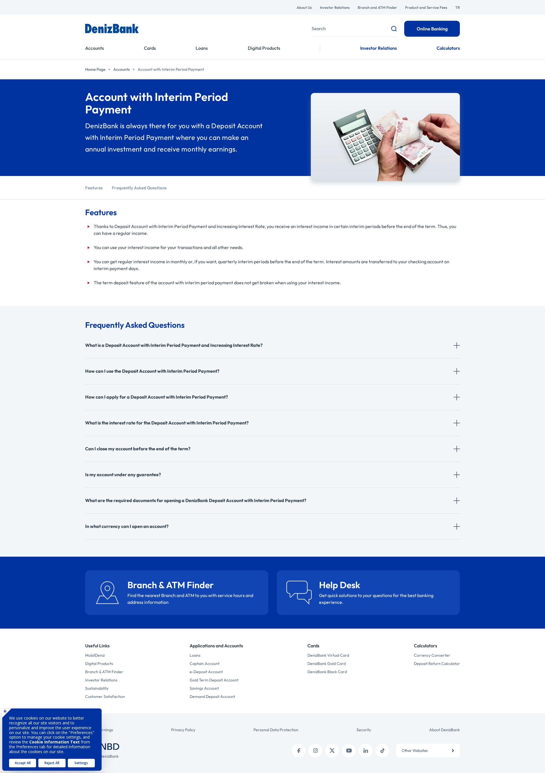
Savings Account (204, 688)
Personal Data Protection (275, 729)
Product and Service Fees (426, 7)
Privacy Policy (183, 729)
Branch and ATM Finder (377, 7)
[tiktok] (382, 750)
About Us (304, 7)
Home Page (95, 69)
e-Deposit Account (206, 671)
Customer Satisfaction (105, 696)
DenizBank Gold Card (326, 663)
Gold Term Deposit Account (214, 680)
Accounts (94, 48)
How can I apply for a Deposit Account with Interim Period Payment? (156, 397)
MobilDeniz (95, 655)
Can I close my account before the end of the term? (137, 448)
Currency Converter (432, 655)
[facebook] (298, 750)
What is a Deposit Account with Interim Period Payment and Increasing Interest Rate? (174, 345)
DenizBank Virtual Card (328, 655)
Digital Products (264, 48)
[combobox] (428, 750)
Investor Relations (335, 7)
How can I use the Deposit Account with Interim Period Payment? (152, 371)
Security (364, 729)
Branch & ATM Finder (104, 671)
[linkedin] (365, 750)
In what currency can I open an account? (127, 526)
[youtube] (349, 750)
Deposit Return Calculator (437, 663)
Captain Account (204, 663)
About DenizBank (444, 729)
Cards (150, 48)
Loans (202, 48)
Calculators (448, 48)
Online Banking (432, 29)
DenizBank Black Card (327, 671)
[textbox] (428, 750)
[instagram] (315, 750)
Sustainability (96, 688)
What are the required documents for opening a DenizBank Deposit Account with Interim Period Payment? (195, 500)
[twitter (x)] (332, 750)
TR (457, 7)
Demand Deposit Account (212, 696)
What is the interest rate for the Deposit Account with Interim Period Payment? (167, 423)
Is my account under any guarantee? (123, 474)
